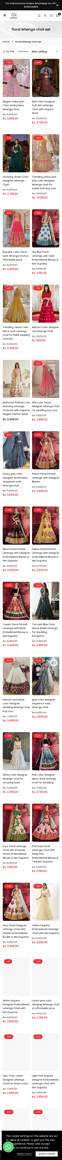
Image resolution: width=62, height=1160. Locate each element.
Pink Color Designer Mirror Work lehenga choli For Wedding (44, 778)
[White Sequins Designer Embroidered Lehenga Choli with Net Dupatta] (16, 977)
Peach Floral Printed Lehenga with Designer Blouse (45, 477)
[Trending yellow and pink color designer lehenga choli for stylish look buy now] (45, 153)
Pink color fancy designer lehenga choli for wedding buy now (45, 406)
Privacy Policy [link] (24, 1153)
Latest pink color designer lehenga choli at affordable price (45, 1004)
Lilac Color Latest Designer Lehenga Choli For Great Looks (15, 1079)
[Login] (45, 15)
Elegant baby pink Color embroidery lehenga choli (13, 105)
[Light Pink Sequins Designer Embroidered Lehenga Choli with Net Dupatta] (45, 1052)
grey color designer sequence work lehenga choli (43, 703)
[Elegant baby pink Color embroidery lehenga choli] (16, 78)
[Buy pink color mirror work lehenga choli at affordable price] (16, 228)
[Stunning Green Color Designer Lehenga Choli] (16, 153)
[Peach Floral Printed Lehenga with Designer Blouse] (45, 450)
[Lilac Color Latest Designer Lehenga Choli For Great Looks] (16, 1052)
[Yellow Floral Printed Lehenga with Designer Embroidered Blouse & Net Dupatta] (45, 525)
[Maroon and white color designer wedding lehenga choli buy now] (16, 676)
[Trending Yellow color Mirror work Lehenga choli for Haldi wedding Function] (16, 304)
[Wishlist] (51, 15)
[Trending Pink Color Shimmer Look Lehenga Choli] (45, 1127)
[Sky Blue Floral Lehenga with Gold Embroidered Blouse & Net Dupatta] (45, 228)
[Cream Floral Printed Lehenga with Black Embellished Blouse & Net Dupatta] (16, 601)
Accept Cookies (46, 1154)
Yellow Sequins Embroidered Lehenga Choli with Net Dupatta (45, 929)
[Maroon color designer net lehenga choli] (45, 304)
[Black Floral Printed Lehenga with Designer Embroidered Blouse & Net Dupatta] (16, 525)
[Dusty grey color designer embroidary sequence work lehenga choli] (16, 450)
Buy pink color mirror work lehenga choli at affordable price (15, 255)
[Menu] (5, 15)
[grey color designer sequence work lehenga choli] (45, 676)
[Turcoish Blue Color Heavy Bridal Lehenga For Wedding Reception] (45, 601)
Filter (10, 51)
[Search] (39, 15)
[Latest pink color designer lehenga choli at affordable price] (45, 977)
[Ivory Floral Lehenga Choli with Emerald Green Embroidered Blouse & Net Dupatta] (16, 823)
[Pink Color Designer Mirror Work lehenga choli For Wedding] (45, 751)
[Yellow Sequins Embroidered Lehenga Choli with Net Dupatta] (45, 902)
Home (6, 41)
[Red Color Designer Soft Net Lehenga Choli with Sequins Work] (45, 78)
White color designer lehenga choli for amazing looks (15, 778)
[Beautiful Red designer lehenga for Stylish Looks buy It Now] (16, 1127)
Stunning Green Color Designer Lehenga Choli (16, 180)
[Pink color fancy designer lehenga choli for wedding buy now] (45, 379)
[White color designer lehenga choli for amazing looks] (16, 751)
